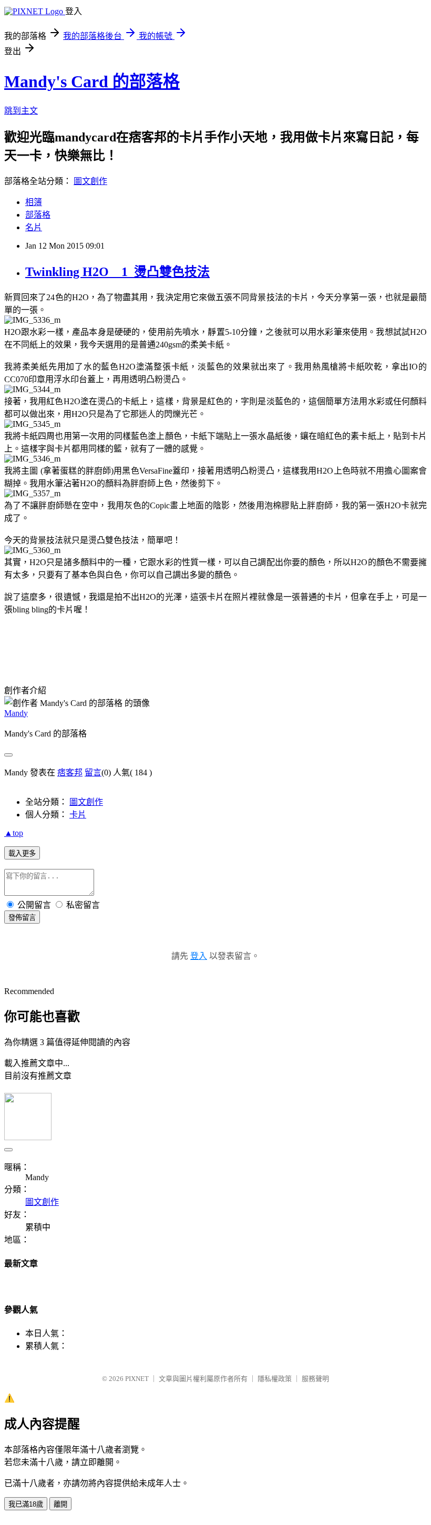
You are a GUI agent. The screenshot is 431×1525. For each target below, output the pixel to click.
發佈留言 (22, 918)
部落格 (37, 214)
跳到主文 (21, 110)
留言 (93, 772)
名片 (33, 227)
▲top (13, 832)
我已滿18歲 (25, 1504)
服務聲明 (315, 1379)
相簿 (33, 202)
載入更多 (22, 853)
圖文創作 (90, 181)
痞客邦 (70, 772)
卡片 (77, 814)
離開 (60, 1504)
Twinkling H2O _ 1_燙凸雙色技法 (117, 272)
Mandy (16, 713)
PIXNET (137, 1379)
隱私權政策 (275, 1379)
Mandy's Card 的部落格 (92, 81)
